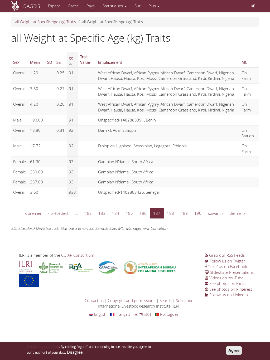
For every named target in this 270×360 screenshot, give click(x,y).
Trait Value (85, 59)
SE (58, 62)
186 (143, 213)
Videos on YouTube (225, 277)
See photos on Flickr (226, 283)
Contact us (94, 300)
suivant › (215, 213)
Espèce (54, 5)
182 (88, 213)
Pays (90, 5)
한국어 (144, 314)
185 (129, 213)
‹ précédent (58, 213)
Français (122, 314)
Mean (35, 62)
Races (73, 5)
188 (170, 213)
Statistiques (113, 5)
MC (244, 62)
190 (197, 213)
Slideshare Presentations (231, 272)
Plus (152, 5)
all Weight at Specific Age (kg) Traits (45, 21)
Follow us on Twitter (227, 261)
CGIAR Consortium (77, 255)
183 (101, 213)
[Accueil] (17, 6)
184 (115, 213)
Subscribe (184, 300)
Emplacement (110, 62)
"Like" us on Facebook (227, 266)
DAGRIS (31, 6)
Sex (16, 62)
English (100, 314)
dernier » (237, 213)
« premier (33, 213)
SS (71, 58)
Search (166, 300)
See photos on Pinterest (230, 289)
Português (169, 314)
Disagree (75, 352)
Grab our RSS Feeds (226, 255)
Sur (137, 5)
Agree (233, 350)
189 (184, 213)
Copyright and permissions (131, 300)
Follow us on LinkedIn (228, 294)
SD (49, 62)
